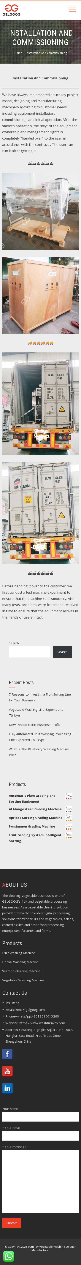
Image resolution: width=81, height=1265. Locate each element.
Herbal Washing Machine (20, 962)
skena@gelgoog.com (29, 1009)
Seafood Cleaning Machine (21, 971)
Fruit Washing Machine (18, 953)
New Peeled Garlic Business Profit (34, 724)
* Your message (14, 1146)
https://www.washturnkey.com (42, 1023)
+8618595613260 (45, 1016)
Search (14, 643)
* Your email (11, 1127)
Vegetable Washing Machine (23, 980)
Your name (10, 1108)
